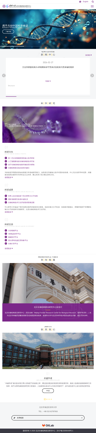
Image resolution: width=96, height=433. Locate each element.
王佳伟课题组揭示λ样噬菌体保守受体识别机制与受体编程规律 (48, 67)
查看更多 (8, 177)
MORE (87, 55)
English (85, 1)
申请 (48, 391)
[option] (48, 29)
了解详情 (8, 31)
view (47, 81)
